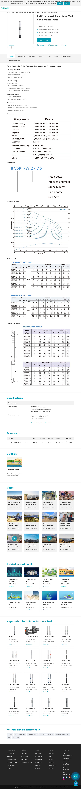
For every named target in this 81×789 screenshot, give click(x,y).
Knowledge (51, 762)
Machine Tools (38, 762)
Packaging (37, 768)
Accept (60, 3)
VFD (16, 734)
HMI (9, 737)
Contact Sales (52, 765)
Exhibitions (9, 768)
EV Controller (16, 737)
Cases (50, 756)
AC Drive (10, 734)
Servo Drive (22, 734)
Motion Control (24, 756)
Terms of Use (59, 787)
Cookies (66, 787)
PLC (68, 734)
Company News (10, 765)
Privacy (52, 787)
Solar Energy (38, 753)
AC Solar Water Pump (29, 12)
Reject (66, 3)
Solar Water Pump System (46, 734)
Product (12, 12)
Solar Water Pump (60, 734)
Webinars (51, 759)
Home (8, 12)
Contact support (54, 45)
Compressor (37, 765)
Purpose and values (11, 759)
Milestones (9, 756)
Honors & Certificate (12, 762)
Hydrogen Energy (39, 756)
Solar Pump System (19, 12)
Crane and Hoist (38, 759)
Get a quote (44, 40)
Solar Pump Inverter (33, 734)
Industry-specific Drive (26, 762)
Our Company (10, 753)
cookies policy (52, 3)
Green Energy (24, 759)
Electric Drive (24, 753)
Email (64, 45)
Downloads (51, 753)
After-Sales (51, 768)
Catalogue (41, 45)
